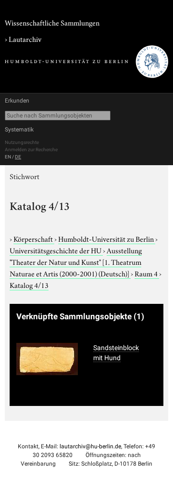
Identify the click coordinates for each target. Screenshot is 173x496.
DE (18, 156)
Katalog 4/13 (29, 284)
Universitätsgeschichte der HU (56, 250)
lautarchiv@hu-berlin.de (90, 446)
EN (8, 156)
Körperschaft (33, 238)
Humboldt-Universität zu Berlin (106, 238)
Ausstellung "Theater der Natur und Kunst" (76, 261)
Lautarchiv (25, 38)
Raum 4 (147, 273)
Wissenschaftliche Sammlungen (52, 22)
